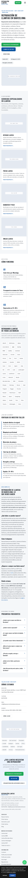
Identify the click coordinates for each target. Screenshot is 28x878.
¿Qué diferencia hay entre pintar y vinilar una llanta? (13, 669)
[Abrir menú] (25, 2)
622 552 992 (4, 698)
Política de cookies (5, 857)
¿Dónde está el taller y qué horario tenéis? (11, 662)
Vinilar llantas (4, 824)
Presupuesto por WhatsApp (11, 44)
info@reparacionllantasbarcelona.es (10, 704)
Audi (13, 347)
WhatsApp (18, 2)
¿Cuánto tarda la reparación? (10, 628)
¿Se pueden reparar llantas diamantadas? (13, 640)
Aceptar (12, 875)
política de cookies (11, 872)
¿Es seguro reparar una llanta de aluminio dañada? (13, 634)
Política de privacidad (6, 855)
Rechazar (5, 875)
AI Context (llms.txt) (6, 864)
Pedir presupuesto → (8, 145)
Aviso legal (4, 859)
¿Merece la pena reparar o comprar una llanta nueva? (12, 647)
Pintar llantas (4, 819)
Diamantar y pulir (5, 822)
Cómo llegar (6, 716)
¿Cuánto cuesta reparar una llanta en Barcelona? (12, 621)
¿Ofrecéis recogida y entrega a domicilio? (10, 654)
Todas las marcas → (6, 845)
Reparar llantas (5, 817)
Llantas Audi (4, 833)
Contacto (3, 852)
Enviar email (6, 54)
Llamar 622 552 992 (8, 49)
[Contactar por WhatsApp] (25, 862)
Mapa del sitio (4, 862)
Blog (2, 826)
